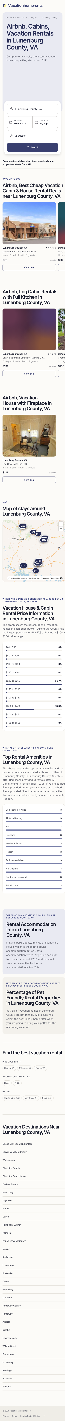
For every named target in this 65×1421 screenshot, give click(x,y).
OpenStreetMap (52, 578)
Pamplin (7, 1232)
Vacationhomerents (25, 5)
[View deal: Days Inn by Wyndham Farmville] (29, 223)
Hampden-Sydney (12, 1224)
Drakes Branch (10, 1184)
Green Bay (8, 1289)
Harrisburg (8, 1192)
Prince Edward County (14, 1241)
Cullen (6, 1216)
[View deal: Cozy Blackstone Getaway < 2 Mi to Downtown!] (29, 329)
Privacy (6, 1416)
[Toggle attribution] (61, 578)
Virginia (34, 17)
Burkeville (7, 1273)
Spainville (7, 1378)
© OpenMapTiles (28, 578)
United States (21, 17)
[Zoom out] (61, 528)
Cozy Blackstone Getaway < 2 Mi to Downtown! (27, 357)
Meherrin (7, 1297)
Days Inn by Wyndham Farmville (19, 251)
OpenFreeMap (15, 578)
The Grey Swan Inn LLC (15, 464)
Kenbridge (8, 1257)
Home (9, 17)
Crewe (6, 1281)
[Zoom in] (61, 524)
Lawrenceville (10, 1338)
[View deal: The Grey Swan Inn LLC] (29, 436)
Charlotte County (11, 1168)
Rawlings (7, 1370)
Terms (14, 1416)
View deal (29, 267)
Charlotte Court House (14, 1176)
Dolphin (6, 1330)
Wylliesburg (9, 1160)
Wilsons (7, 1386)
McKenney (8, 1362)
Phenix (6, 1208)
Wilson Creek (9, 1346)
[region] (34, 551)
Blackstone (8, 1354)
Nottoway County (12, 1305)
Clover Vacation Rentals (15, 1152)
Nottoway (8, 1313)
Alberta (6, 1321)
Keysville (7, 1200)
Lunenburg (8, 1265)
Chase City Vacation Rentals (17, 1143)
